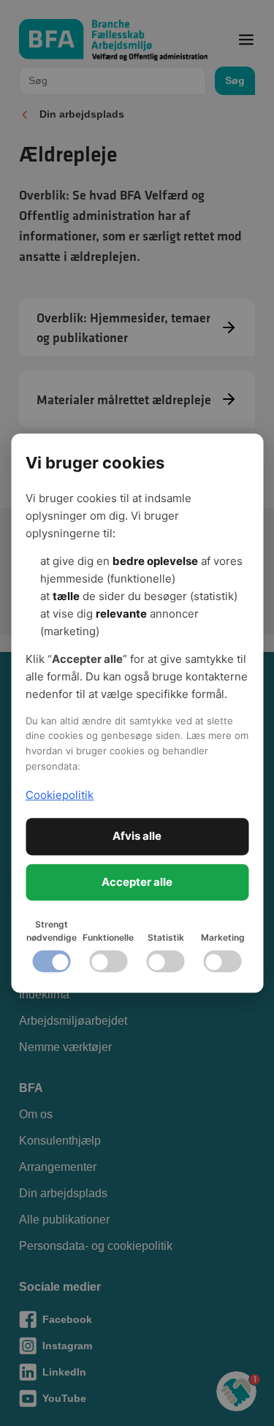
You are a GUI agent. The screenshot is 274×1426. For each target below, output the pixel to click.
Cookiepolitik (60, 795)
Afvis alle (137, 836)
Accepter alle (137, 882)
